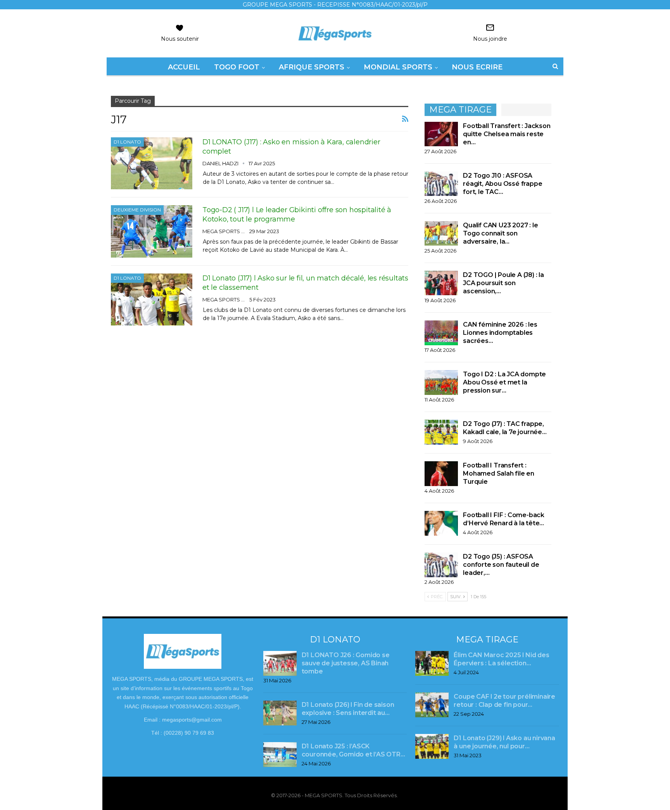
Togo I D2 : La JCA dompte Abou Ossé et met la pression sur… (504, 382)
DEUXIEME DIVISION (137, 210)
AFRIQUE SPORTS (311, 67)
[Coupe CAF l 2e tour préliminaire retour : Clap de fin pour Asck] (432, 704)
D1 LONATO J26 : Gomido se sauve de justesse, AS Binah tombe (346, 663)
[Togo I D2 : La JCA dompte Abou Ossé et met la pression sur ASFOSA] (441, 382)
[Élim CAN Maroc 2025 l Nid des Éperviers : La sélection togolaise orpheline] (432, 663)
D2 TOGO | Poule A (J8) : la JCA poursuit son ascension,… (503, 283)
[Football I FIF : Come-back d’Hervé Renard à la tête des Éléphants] (441, 523)
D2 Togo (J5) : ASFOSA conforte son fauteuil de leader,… (501, 564)
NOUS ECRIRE (477, 67)
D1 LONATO (127, 142)
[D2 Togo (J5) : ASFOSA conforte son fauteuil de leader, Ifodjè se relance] (441, 564)
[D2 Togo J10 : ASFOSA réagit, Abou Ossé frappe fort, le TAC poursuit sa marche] (441, 183)
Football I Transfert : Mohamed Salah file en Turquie (498, 473)
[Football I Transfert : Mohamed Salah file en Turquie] (441, 473)
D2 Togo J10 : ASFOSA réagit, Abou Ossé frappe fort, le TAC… (502, 184)
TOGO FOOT (236, 67)
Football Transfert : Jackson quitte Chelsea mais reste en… (506, 134)
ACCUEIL (184, 67)
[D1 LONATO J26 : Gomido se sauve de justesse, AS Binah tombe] (280, 663)
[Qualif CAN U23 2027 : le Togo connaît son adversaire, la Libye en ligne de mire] (441, 233)
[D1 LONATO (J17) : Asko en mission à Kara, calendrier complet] (151, 163)
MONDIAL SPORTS (398, 67)
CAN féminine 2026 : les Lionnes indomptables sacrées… (500, 332)
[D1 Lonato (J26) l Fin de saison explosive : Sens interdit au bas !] (280, 713)
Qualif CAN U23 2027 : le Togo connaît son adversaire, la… (500, 233)
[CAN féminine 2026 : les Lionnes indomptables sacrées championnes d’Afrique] (441, 332)
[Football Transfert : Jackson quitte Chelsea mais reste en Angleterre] (441, 134)
